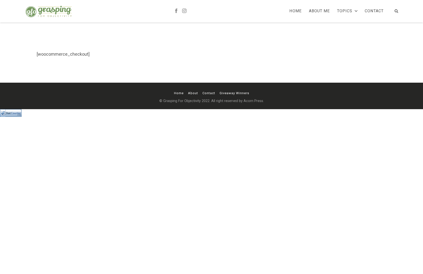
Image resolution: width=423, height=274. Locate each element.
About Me (319, 11)
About (193, 93)
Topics (344, 11)
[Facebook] (176, 11)
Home (295, 11)
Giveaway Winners (234, 93)
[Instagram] (184, 11)
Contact (374, 11)
